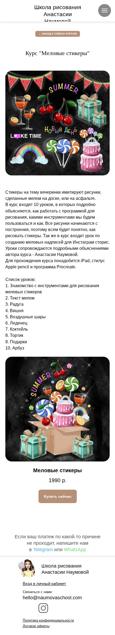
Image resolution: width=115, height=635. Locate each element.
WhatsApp (75, 549)
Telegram (43, 549)
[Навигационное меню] (105, 10)
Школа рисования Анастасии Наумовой (57, 14)
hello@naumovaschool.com (52, 597)
